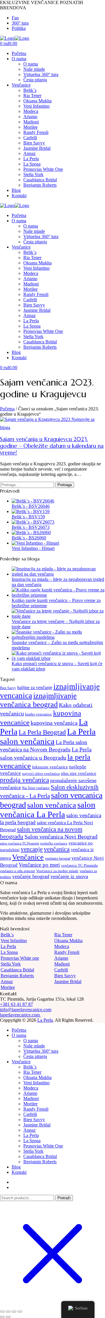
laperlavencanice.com (20, 1014)
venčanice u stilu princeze (17, 871)
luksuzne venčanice (50, 766)
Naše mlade (34, 69)
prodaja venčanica (24, 780)
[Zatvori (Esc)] (20, 1311)
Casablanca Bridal (40, 179)
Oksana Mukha (37, 100)
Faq (15, 17)
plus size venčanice (78, 773)
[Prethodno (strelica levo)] (2, 1317)
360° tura (20, 22)
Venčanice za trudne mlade (57, 871)
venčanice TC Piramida (79, 865)
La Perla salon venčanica (48, 736)
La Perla (31, 158)
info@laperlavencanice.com (25, 1009)
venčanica (57, 849)
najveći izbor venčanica (41, 773)
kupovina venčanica (54, 723)
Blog (16, 190)
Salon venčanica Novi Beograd (60, 836)
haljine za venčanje (34, 687)
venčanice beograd (57, 858)
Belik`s (29, 90)
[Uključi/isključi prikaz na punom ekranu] (8, 1311)
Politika (19, 28)
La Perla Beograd (42, 732)
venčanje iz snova (69, 876)
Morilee (30, 127)
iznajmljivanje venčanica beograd (38, 700)
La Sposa (32, 163)
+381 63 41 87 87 (16, 1004)
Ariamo (30, 116)
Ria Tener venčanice (36, 788)
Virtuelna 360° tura (40, 74)
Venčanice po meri (39, 865)
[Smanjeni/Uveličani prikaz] (2, 1311)
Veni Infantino (36, 106)
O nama (19, 58)
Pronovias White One (43, 169)
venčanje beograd (30, 876)
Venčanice (21, 84)
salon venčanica (51, 805)
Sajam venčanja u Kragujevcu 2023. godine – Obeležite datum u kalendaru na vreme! (52, 446)
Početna (19, 53)
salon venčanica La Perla (47, 809)
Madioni (31, 121)
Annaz (29, 153)
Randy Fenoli (35, 132)
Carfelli (30, 137)
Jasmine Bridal (36, 148)
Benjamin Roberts (40, 185)
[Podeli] (14, 1311)
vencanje (32, 849)
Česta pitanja (35, 79)
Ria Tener (32, 95)
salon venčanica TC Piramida (19, 843)
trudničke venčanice (53, 843)
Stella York (33, 174)
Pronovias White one (20, 958)
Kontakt (19, 195)
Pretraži (64, 1198)
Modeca (30, 111)
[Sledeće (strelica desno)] (8, 1317)
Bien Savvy (34, 142)
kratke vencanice (38, 714)
